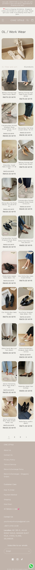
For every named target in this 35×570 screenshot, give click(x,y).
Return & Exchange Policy (14, 469)
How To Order (9, 490)
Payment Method (10, 495)
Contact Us (8, 455)
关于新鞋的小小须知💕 (12, 509)
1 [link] (8, 437)
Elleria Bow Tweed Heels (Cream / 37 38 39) (9, 166)
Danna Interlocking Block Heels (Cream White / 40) (9, 420)
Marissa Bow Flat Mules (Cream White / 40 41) (25, 128)
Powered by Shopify (23, 569)
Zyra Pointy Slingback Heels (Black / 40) (26, 313)
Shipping (7, 499)
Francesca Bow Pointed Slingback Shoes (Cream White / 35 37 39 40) (9, 128)
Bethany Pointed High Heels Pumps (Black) (9, 93)
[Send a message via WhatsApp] (31, 566)
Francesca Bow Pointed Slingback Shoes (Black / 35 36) (9, 239)
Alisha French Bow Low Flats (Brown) (25, 241)
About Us (7, 450)
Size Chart (8, 504)
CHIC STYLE (15, 569)
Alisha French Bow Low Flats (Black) (9, 349)
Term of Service (10, 464)
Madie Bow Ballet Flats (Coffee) (25, 387)
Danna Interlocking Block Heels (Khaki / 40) (9, 385)
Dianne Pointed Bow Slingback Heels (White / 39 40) (25, 350)
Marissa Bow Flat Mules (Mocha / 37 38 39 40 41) (9, 204)
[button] (2, 20)
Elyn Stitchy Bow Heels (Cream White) (25, 277)
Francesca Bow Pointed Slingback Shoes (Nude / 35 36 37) (25, 202)
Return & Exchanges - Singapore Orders (16, 475)
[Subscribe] (28, 551)
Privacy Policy (9, 460)
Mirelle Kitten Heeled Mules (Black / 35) (9, 277)
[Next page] (26, 437)
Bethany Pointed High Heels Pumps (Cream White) (26, 94)
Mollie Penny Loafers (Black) (25, 422)
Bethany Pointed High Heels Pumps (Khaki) (26, 163)
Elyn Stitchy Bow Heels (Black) (9, 313)
